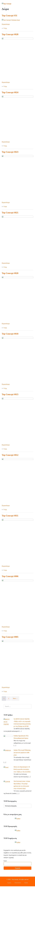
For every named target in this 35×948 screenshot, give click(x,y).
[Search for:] (17, 706)
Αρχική (9, 882)
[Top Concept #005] (17, 662)
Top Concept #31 (9, 15)
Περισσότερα (6, 24)
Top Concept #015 (10, 394)
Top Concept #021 (10, 212)
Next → (15, 698)
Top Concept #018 (10, 334)
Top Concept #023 (10, 152)
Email (5, 861)
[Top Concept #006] (17, 601)
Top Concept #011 (10, 515)
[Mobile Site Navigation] (32, 4)
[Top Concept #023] (17, 177)
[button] (29, 3)
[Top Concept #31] (11, 20)
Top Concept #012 (10, 455)
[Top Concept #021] (17, 238)
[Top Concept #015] (17, 419)
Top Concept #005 (10, 637)
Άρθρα (26, 882)
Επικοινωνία (18, 882)
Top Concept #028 (10, 34)
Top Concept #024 (10, 92)
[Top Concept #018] (17, 359)
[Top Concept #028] (17, 58)
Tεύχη (5, 28)
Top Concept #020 (10, 273)
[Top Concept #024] (17, 117)
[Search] (29, 706)
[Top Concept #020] (17, 298)
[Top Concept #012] (17, 480)
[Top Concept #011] (17, 541)
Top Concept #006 (10, 576)
